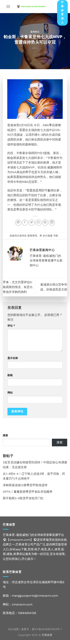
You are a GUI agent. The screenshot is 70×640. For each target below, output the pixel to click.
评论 (11, 325)
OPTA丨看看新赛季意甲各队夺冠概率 (27, 491)
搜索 (5, 435)
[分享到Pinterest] (45, 222)
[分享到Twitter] (32, 222)
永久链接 (47, 235)
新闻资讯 (35, 32)
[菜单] (8, 6)
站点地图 (13, 629)
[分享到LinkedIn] (52, 222)
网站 (10, 392)
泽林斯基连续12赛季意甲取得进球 (25, 485)
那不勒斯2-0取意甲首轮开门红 (23, 498)
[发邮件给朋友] (38, 222)
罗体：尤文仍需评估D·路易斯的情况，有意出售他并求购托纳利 (18, 286)
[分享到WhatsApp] (18, 222)
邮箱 (10, 375)
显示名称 (12, 357)
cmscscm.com (22, 604)
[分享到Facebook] (25, 222)
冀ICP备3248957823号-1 (47, 629)
